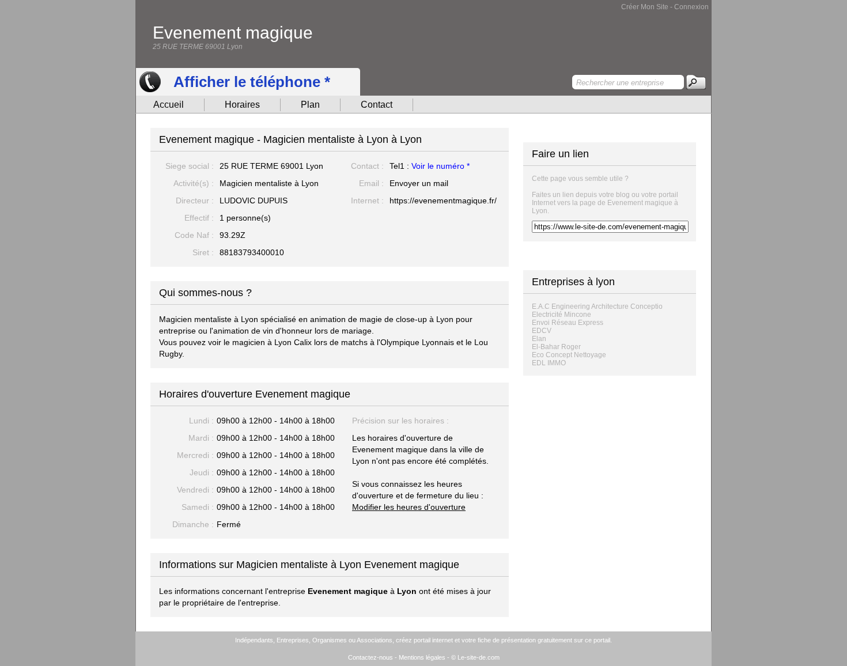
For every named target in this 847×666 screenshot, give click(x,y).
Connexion (691, 7)
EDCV (541, 331)
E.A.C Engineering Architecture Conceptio (597, 306)
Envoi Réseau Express (567, 323)
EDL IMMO (549, 363)
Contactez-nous (370, 657)
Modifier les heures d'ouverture (409, 507)
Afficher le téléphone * (251, 81)
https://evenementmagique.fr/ (443, 200)
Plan (310, 104)
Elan (539, 339)
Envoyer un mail (419, 183)
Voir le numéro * (440, 166)
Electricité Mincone (561, 315)
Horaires (242, 104)
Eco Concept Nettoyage (569, 355)
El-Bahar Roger (556, 347)
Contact (376, 104)
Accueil (168, 104)
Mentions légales (422, 657)
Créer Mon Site (644, 7)
